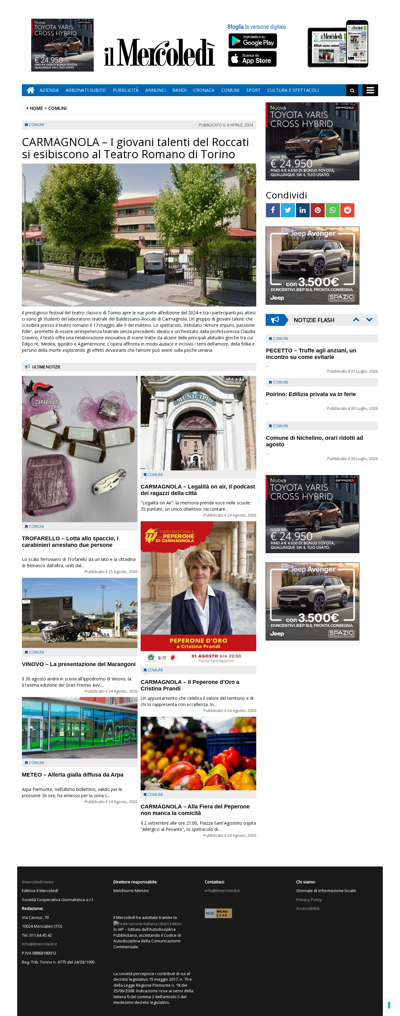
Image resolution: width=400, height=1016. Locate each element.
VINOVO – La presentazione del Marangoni (79, 664)
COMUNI (230, 90)
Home (36, 108)
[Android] (252, 40)
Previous (355, 319)
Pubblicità (125, 90)
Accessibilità (307, 908)
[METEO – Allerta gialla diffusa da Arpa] (80, 727)
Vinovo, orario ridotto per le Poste (311, 350)
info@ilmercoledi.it (39, 944)
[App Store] (253, 59)
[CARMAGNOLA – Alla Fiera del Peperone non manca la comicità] (198, 753)
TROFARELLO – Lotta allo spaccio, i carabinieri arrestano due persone (70, 541)
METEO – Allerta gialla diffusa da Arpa (72, 775)
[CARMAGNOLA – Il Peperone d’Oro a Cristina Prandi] (198, 593)
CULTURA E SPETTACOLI (293, 90)
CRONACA (203, 90)
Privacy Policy (309, 899)
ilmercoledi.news (38, 882)
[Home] (29, 90)
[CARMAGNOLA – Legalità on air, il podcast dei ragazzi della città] (198, 423)
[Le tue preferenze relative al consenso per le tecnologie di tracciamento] (389, 1005)
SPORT (253, 90)
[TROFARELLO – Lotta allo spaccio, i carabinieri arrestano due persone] (80, 449)
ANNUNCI (155, 90)
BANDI (179, 90)
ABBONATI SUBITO (86, 90)
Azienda (49, 90)
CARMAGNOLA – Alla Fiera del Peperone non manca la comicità (195, 809)
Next (368, 319)
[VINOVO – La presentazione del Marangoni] (80, 613)
